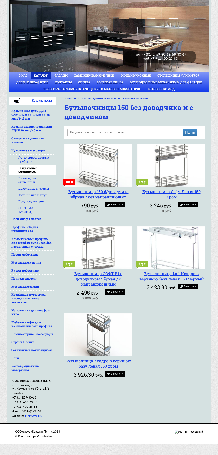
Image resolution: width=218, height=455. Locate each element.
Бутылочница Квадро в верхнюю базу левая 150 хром (98, 363)
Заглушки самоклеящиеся (31, 350)
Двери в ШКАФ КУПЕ (32, 82)
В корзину (117, 204)
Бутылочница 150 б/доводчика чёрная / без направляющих (98, 194)
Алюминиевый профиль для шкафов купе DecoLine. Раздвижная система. (31, 242)
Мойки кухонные (136, 75)
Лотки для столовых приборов (33, 159)
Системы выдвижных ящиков (28, 140)
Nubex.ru (49, 436)
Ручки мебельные (25, 270)
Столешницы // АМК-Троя (178, 75)
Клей (15, 358)
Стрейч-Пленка (22, 342)
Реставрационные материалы (25, 368)
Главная (68, 98)
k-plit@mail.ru (33, 416)
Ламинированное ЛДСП (94, 75)
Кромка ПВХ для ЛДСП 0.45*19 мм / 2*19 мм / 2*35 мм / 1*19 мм (30, 114)
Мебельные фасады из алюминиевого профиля (31, 324)
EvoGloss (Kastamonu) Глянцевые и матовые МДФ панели (92, 89)
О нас (23, 75)
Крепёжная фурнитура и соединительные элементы (28, 298)
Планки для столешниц (27, 180)
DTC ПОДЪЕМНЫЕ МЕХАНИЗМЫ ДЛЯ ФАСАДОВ (166, 82)
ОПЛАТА (84, 82)
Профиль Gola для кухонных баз (24, 229)
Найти (190, 132)
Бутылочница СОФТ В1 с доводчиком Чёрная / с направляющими (98, 279)
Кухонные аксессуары (28, 150)
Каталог (41, 75)
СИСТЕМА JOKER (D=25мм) (30, 210)
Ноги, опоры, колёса (26, 219)
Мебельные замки (25, 287)
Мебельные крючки (26, 262)
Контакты (63, 82)
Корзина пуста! (42, 100)
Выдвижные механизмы (27, 170)
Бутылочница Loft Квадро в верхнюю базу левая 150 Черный (171, 276)
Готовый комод (161, 89)
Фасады (61, 75)
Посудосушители (31, 201)
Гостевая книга (110, 82)
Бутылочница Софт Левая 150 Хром (171, 194)
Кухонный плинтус (32, 195)
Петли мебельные (24, 254)
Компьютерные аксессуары (32, 334)
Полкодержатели (24, 278)
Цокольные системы (33, 189)
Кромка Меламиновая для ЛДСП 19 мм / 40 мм (31, 128)
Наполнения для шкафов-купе (30, 312)
